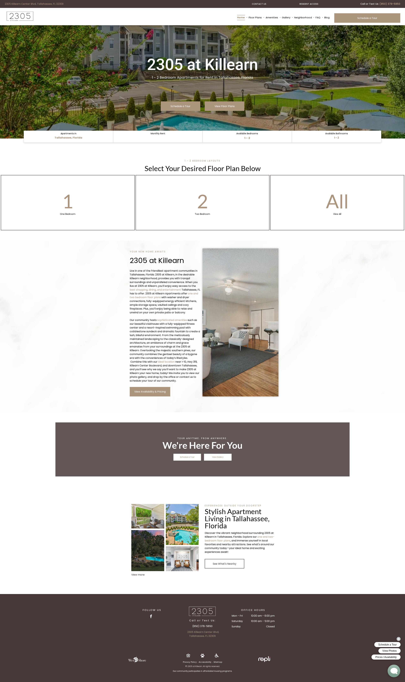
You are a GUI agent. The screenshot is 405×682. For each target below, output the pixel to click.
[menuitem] (241, 17)
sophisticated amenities (172, 320)
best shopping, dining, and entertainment (155, 290)
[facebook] (151, 617)
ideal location (166, 362)
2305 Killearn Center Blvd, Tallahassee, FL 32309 (34, 4)
